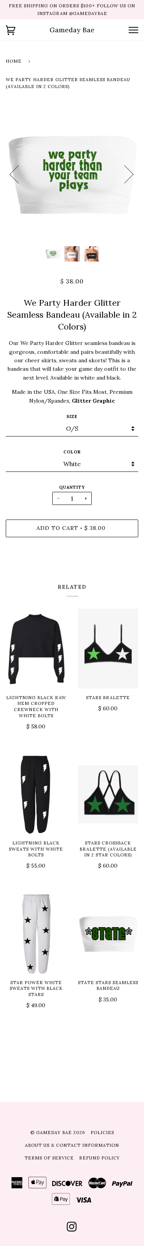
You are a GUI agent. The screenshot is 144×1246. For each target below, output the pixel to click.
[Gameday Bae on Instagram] (72, 1229)
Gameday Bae (72, 29)
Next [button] (124, 174)
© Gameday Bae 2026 (57, 1132)
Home (14, 61)
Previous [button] (19, 174)
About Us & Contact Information (72, 1145)
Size (72, 416)
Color (72, 452)
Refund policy (99, 1158)
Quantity (72, 487)
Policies (102, 1132)
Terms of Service (49, 1158)
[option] (72, 174)
